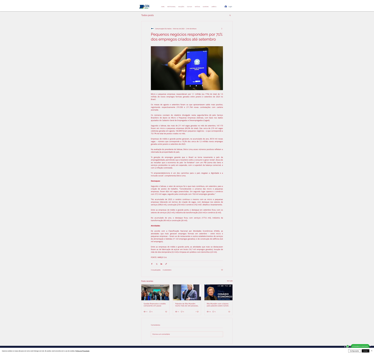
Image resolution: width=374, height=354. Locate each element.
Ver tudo (230, 281)
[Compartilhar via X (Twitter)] (156, 264)
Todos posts (147, 15)
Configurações (354, 351)
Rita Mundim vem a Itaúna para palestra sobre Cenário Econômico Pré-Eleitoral (218, 305)
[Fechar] (371, 350)
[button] (214, 6)
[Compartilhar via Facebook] (152, 264)
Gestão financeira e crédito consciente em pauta (155, 305)
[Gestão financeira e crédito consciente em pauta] (155, 292)
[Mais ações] (222, 28)
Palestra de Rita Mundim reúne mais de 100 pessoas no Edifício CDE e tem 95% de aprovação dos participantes (186, 305)
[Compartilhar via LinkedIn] (161, 264)
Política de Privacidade (82, 351)
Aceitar (365, 351)
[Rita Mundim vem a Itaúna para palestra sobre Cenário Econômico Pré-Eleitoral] (218, 292)
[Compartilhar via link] (166, 264)
